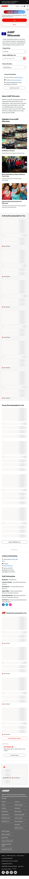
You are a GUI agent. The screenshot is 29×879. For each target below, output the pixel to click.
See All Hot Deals (14, 755)
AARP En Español (19, 804)
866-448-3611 (19, 77)
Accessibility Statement (7, 858)
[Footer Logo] (14, 791)
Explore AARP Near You (9, 55)
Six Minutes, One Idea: (8, 150)
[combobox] (14, 58)
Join (14, 20)
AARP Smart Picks (6, 818)
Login (22, 6)
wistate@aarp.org (16, 80)
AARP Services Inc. (19, 827)
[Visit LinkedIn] (15, 872)
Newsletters (17, 808)
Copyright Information (7, 863)
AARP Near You (5, 821)
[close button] (27, 9)
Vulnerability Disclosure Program (9, 866)
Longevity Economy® (7, 849)
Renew (14, 24)
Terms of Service (20, 855)
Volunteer (4, 808)
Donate (3, 804)
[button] (27, 6)
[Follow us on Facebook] (3, 604)
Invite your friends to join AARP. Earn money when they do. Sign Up (10, 2)
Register (18, 6)
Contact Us (17, 801)
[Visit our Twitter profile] (6, 604)
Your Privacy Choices (6, 869)
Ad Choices (20, 866)
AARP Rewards (5, 814)
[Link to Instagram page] (10, 604)
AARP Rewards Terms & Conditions (10, 861)
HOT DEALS (7, 747)
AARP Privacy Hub (11, 855)
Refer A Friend (18, 811)
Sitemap (3, 855)
